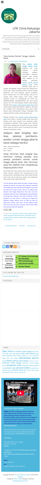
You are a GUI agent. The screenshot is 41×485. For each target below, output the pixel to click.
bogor (19, 355)
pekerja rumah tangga (20, 361)
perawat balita (23, 368)
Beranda (22, 226)
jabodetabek (25, 358)
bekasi (15, 355)
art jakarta (15, 213)
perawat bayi (35, 368)
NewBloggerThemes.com (20, 481)
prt (4, 219)
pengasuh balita (27, 365)
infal (34, 355)
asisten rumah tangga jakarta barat (23, 105)
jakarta (22, 215)
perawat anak (10, 368)
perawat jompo (7, 370)
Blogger (20, 477)
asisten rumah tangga (25, 213)
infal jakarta (14, 358)
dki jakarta (29, 355)
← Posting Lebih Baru (10, 226)
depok (24, 355)
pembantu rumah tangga (11, 363)
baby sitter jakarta (28, 354)
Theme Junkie (18, 479)
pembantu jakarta (34, 361)
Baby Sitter (7, 351)
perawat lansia (18, 370)
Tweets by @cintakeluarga (10, 276)
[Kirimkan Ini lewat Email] (4, 210)
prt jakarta (9, 219)
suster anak (30, 370)
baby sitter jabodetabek (13, 353)
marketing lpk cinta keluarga (18, 61)
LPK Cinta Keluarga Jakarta (22, 474)
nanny (9, 360)
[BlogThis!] (6, 210)
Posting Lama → (32, 226)
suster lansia (22, 372)
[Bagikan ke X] (8, 210)
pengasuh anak (14, 365)
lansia (4, 361)
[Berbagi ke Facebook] (10, 210)
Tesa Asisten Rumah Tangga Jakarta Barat (19, 57)
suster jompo (14, 372)
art (10, 213)
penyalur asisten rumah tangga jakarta (24, 217)
